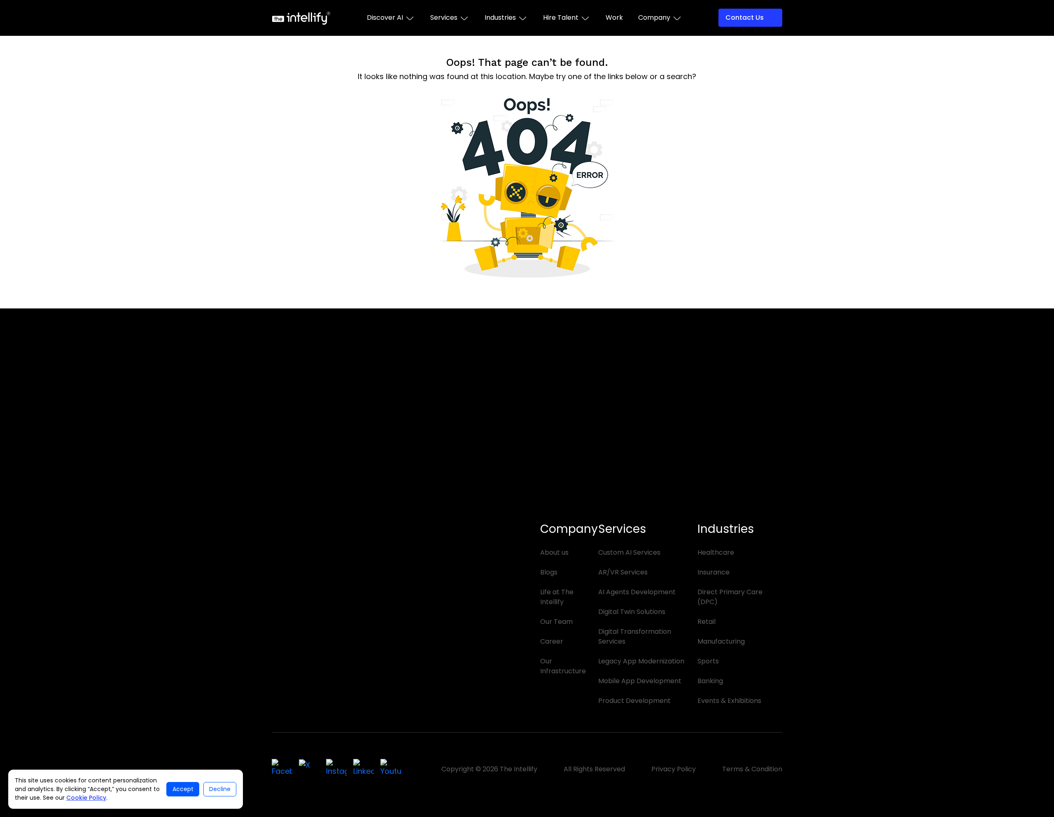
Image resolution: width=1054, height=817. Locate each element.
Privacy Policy (673, 769)
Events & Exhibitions (729, 700)
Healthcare (715, 552)
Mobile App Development (639, 681)
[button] (391, 18)
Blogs (548, 572)
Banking (710, 681)
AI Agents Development (637, 592)
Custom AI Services (629, 552)
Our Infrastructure (563, 666)
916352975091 (570, 510)
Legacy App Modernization (641, 661)
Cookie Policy (86, 798)
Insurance (713, 572)
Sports (708, 661)
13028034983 (313, 520)
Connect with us (312, 695)
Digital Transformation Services (634, 636)
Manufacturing (721, 641)
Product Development (634, 700)
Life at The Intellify (557, 597)
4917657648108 (445, 510)
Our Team (556, 621)
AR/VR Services (623, 572)
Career (551, 641)
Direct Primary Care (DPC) (730, 597)
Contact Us (744, 17)
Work (614, 17)
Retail (706, 621)
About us (554, 552)
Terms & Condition (752, 769)
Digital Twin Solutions (631, 611)
